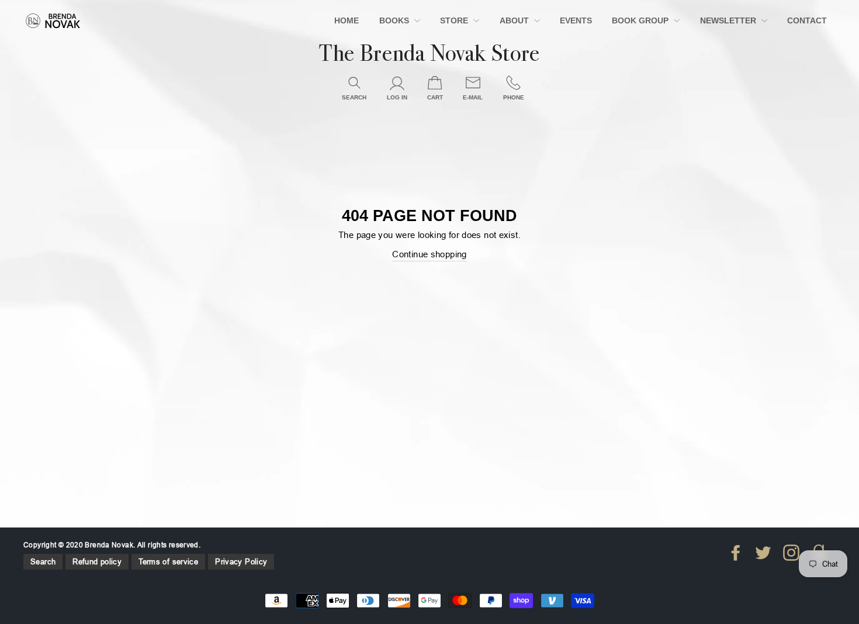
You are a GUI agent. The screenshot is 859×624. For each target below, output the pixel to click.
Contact (807, 20)
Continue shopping (429, 254)
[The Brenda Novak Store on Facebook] (736, 552)
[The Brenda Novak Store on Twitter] (763, 552)
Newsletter (729, 20)
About (515, 20)
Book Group (641, 20)
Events (576, 20)
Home (346, 20)
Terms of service (168, 561)
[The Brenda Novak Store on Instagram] (791, 552)
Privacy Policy (241, 561)
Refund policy (97, 561)
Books (395, 20)
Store (455, 20)
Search (43, 561)
